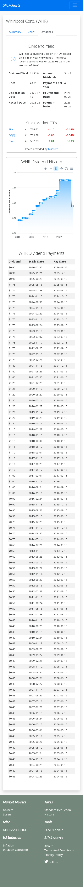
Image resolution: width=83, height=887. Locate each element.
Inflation (8, 845)
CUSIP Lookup (53, 830)
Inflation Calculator (15, 850)
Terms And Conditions (59, 850)
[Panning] (61, 168)
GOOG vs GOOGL (15, 830)
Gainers (8, 810)
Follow (53, 862)
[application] (41, 202)
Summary (15, 32)
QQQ (12, 135)
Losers (7, 814)
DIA (11, 141)
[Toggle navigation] (74, 5)
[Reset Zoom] (66, 168)
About (48, 846)
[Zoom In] (45, 168)
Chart (31, 32)
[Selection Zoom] (55, 168)
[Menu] (71, 168)
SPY (11, 129)
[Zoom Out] (50, 168)
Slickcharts (11, 5)
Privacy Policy (53, 855)
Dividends (47, 32)
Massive (53, 149)
